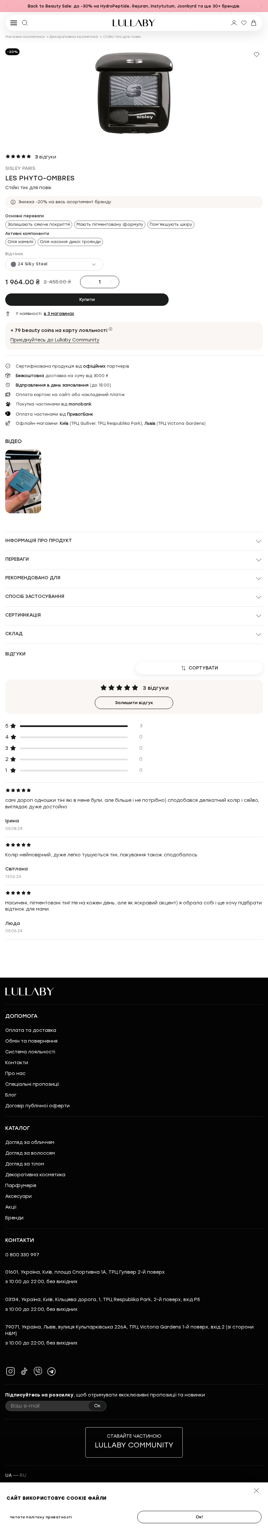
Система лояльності (30, 1052)
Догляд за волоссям (30, 1153)
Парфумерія (20, 1185)
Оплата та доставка (30, 1030)
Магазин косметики (25, 37)
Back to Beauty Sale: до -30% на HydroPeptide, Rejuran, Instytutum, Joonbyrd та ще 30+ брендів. (134, 6)
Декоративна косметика (73, 37)
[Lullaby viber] (38, 1371)
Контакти (16, 1062)
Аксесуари (18, 1196)
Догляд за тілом (24, 1164)
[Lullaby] (134, 22)
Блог (10, 1095)
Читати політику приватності (41, 1517)
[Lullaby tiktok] (24, 1371)
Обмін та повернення (31, 1041)
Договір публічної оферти (37, 1106)
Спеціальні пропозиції (32, 1084)
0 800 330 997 (22, 1255)
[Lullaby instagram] (10, 1371)
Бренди (14, 1218)
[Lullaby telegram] (51, 1371)
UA (8, 1475)
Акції (10, 1207)
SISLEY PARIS (20, 168)
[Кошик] (254, 23)
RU (23, 1475)
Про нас (15, 1073)
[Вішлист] (244, 23)
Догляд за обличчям (29, 1142)
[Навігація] (6, 6)
